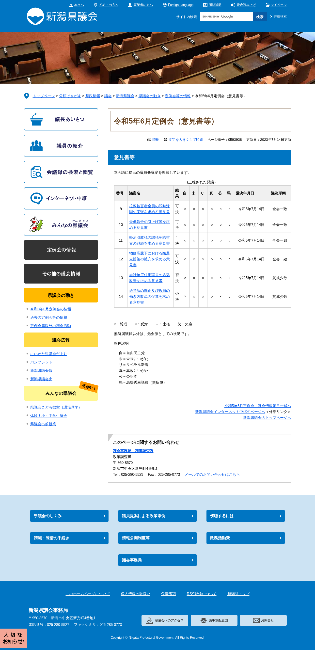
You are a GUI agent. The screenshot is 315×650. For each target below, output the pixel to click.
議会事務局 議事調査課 (133, 451)
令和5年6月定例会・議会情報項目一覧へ (257, 406)
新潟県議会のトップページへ (267, 417)
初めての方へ (108, 5)
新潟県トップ (238, 594)
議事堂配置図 (218, 620)
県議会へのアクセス (169, 620)
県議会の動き (150, 96)
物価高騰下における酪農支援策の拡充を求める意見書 (149, 259)
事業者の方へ (143, 5)
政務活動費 (220, 538)
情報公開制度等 (136, 538)
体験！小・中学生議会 (48, 415)
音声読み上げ (246, 5)
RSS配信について (202, 594)
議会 (108, 96)
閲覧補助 (215, 5)
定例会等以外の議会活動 (50, 326)
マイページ (279, 5)
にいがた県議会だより (48, 354)
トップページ (44, 96)
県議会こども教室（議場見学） (56, 407)
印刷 (155, 140)
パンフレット (41, 362)
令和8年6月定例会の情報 (50, 309)
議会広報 (61, 340)
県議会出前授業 (43, 424)
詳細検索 (280, 16)
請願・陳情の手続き (51, 538)
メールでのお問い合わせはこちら (212, 474)
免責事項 (168, 594)
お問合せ (267, 620)
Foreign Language (180, 5)
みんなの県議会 (61, 393)
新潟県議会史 (41, 379)
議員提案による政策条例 (143, 516)
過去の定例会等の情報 (48, 317)
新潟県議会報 (41, 370)
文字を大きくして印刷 (186, 140)
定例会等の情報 (178, 96)
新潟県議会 (125, 96)
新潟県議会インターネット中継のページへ (230, 412)
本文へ (79, 5)
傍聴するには (222, 516)
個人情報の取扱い (135, 594)
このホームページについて (88, 594)
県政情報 (92, 96)
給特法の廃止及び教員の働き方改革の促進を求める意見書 (149, 296)
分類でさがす (70, 96)
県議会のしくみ (48, 516)
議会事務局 (132, 560)
